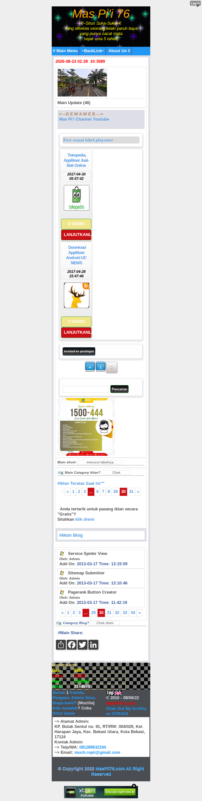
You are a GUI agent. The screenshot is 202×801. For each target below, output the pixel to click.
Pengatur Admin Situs (73, 697)
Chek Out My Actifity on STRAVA (126, 711)
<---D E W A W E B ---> (81, 114)
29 (115, 491)
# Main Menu (65, 50)
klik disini (84, 519)
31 (131, 491)
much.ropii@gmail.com (97, 752)
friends (77, 692)
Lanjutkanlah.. (77, 234)
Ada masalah (65, 708)
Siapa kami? (64, 703)
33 (125, 612)
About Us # (119, 50)
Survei (59, 692)
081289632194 (92, 747)
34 (133, 612)
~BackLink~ (93, 50)
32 (117, 612)
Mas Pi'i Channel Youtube (84, 119)
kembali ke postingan (79, 351)
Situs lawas (63, 713)
